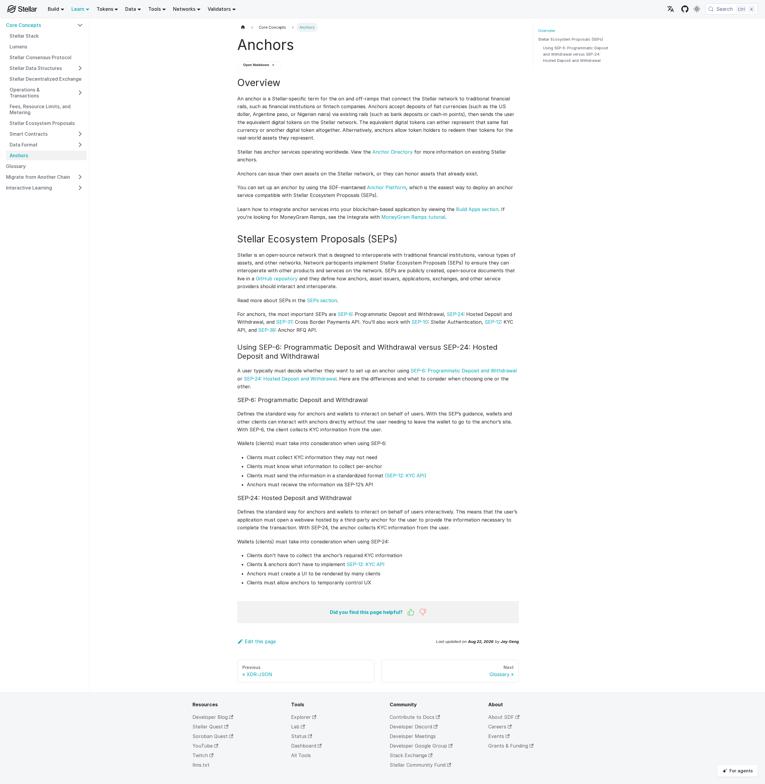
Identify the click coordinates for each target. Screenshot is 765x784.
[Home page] (243, 27)
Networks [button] (184, 9)
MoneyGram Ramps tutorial (413, 217)
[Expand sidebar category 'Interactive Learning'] (80, 187)
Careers (497, 727)
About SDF (501, 717)
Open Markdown (256, 65)
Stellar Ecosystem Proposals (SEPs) (570, 39)
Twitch (200, 755)
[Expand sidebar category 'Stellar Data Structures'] (80, 68)
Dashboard (303, 746)
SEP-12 (493, 322)
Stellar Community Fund (418, 765)
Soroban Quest (210, 736)
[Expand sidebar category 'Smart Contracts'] (80, 134)
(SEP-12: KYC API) (405, 476)
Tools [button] (154, 9)
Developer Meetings (413, 736)
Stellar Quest (207, 727)
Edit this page (260, 641)
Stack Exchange (408, 755)
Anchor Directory (392, 152)
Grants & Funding (508, 746)
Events (496, 736)
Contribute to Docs (412, 717)
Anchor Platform (386, 187)
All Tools (301, 755)
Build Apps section (477, 209)
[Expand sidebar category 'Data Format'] (80, 144)
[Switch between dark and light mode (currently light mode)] (697, 9)
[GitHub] (685, 9)
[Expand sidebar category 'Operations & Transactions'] (80, 92)
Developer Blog (210, 717)
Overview (546, 30)
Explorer (301, 717)
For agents (741, 771)
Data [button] (130, 9)
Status (299, 736)
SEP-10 (419, 322)
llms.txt (200, 765)
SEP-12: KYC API (366, 564)
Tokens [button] (105, 9)
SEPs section (322, 300)
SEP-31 (284, 322)
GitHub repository (277, 279)
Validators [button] (219, 9)
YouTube (202, 746)
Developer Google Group (418, 746)
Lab (295, 727)
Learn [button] (77, 9)
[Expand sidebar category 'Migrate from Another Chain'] (80, 177)
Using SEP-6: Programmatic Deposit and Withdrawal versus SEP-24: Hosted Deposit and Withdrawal (575, 54)
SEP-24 (455, 314)
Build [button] (53, 9)
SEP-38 (266, 330)
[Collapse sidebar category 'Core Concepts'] (80, 25)
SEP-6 (345, 314)
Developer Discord (411, 727)
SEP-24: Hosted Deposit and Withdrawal (290, 379)
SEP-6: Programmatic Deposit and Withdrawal (464, 371)
